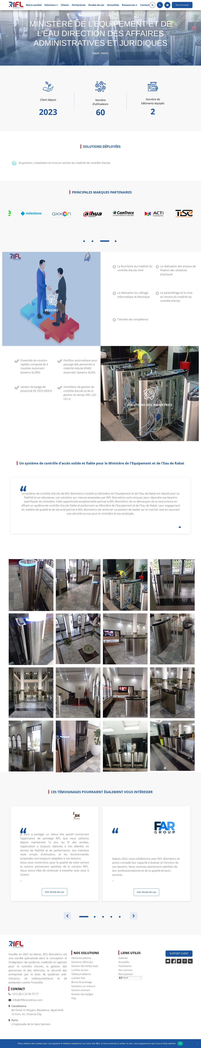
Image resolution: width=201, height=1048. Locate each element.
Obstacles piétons (81, 958)
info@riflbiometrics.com (28, 1000)
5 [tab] (120, 917)
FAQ (73, 998)
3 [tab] (101, 241)
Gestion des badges (82, 994)
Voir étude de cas (54, 892)
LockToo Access (79, 970)
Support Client (179, 953)
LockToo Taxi (78, 978)
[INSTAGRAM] (184, 961)
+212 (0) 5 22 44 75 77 (25, 994)
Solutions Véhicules (82, 962)
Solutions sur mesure (83, 986)
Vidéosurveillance (81, 974)
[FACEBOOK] (173, 961)
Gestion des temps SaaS (84, 966)
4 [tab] (115, 241)
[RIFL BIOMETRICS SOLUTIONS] (16, 5)
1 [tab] (84, 241)
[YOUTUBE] (168, 961)
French (125, 978)
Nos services (125, 970)
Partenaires (78, 5)
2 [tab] (92, 241)
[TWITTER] (179, 961)
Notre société (33, 5)
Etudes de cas (96, 5)
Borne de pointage (81, 982)
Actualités (113, 5)
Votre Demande (182, 5)
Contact (144, 5)
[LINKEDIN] (190, 961)
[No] (197, 1043)
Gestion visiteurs (80, 990)
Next (133, 916)
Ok (180, 1043)
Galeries (123, 958)
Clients (65, 5)
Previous (67, 916)
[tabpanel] (24, 221)
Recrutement (125, 974)
